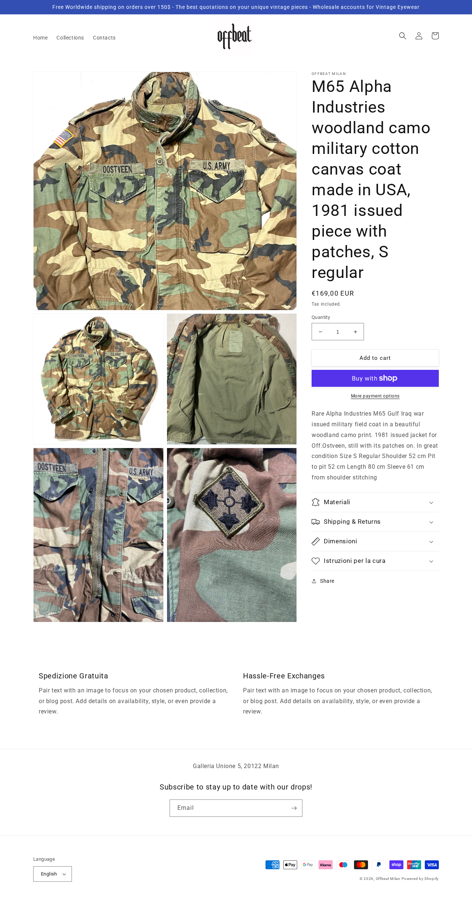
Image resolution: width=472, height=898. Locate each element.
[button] (403, 36)
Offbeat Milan (388, 879)
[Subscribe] (294, 808)
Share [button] (327, 581)
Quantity (321, 317)
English (49, 874)
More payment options (375, 396)
